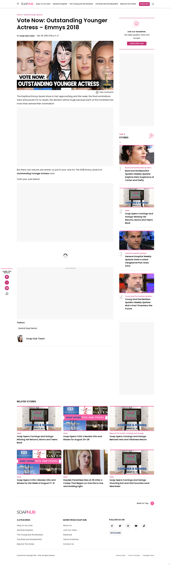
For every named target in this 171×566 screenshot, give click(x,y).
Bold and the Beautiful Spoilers (138, 168)
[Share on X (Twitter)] (7, 282)
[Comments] (7, 294)
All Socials (115, 532)
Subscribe (144, 4)
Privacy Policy (120, 555)
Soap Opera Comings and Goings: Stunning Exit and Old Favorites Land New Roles (129, 483)
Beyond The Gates (128, 4)
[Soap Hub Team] (21, 338)
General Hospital (60, 4)
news (127, 210)
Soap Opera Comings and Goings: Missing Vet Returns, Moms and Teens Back (37, 439)
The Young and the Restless (81, 4)
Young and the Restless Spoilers (138, 296)
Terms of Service (134, 555)
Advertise (67, 534)
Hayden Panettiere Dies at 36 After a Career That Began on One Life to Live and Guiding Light (83, 483)
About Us (67, 525)
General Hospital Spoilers (136, 253)
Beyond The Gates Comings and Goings (127, 433)
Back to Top (142, 503)
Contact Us (68, 544)
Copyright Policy (148, 555)
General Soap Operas (27, 328)
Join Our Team (70, 530)
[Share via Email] (7, 288)
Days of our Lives (43, 4)
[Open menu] (18, 3)
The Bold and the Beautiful (106, 4)
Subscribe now (137, 43)
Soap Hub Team (27, 35)
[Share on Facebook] (7, 277)
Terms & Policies (71, 539)
